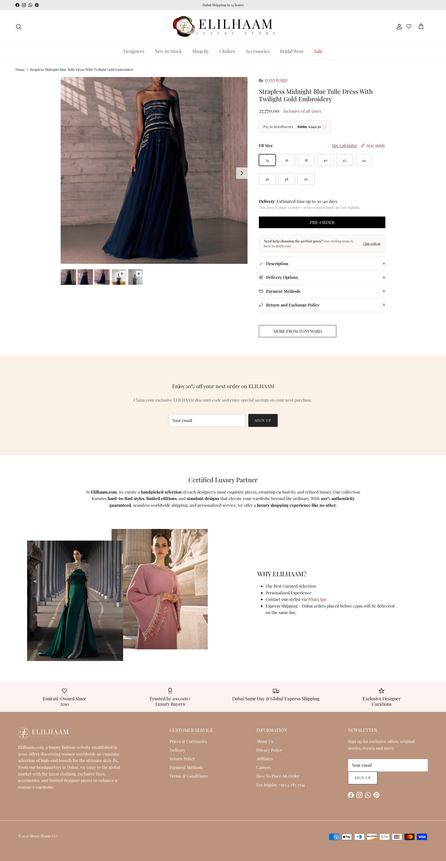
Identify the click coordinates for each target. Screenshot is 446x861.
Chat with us (371, 243)
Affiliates (264, 758)
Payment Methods (186, 767)
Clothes (227, 51)
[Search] (18, 27)
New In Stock (168, 51)
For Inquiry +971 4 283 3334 (280, 784)
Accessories (257, 51)
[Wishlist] (408, 27)
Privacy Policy (269, 750)
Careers (263, 767)
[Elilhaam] (223, 26)
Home (20, 69)
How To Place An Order (277, 776)
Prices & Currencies (188, 741)
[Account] (398, 27)
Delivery (177, 750)
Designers (133, 51)
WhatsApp (317, 599)
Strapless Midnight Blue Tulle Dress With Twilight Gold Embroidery (82, 69)
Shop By (200, 51)
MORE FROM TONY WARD (297, 331)
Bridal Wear (292, 51)
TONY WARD (276, 80)
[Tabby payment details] (324, 126)
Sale (318, 51)
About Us (264, 741)
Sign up (263, 420)
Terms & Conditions (189, 776)
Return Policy (182, 758)
